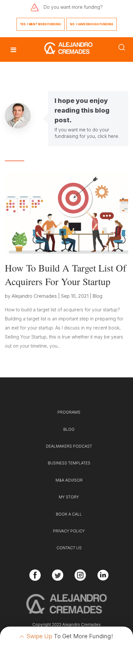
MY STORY (69, 497)
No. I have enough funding (91, 24)
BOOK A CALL (69, 514)
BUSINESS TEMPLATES (69, 463)
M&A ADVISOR (69, 480)
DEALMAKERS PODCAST (69, 446)
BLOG (69, 429)
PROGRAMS (68, 412)
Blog (97, 296)
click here (107, 136)
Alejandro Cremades (34, 296)
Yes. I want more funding (40, 24)
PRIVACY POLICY (69, 531)
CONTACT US (69, 547)
